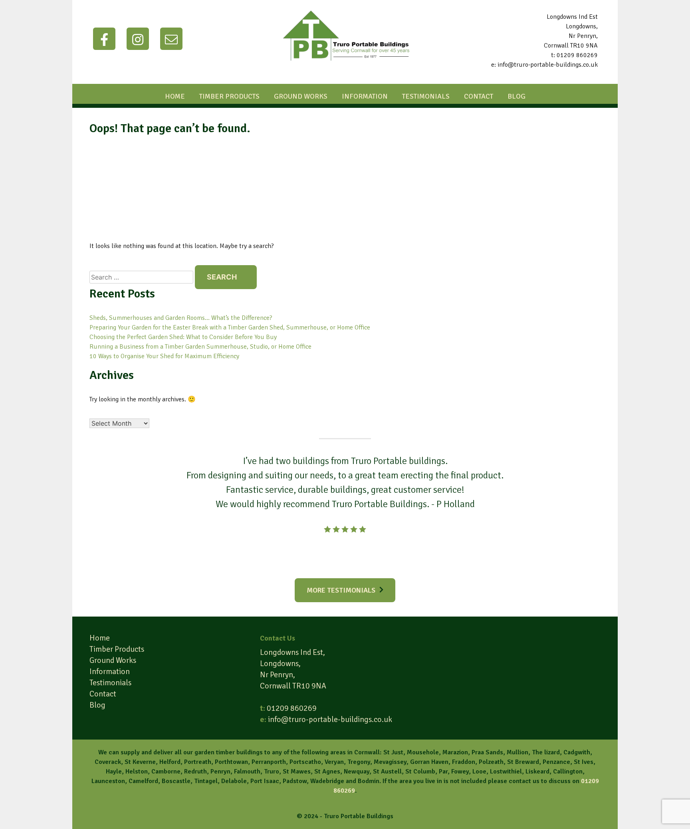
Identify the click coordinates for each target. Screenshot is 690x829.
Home (175, 96)
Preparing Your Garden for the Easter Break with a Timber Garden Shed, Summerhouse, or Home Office (229, 327)
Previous (170, 516)
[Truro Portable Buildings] (345, 69)
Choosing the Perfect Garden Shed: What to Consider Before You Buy (183, 337)
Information (365, 96)
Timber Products (229, 96)
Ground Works (300, 96)
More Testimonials (341, 590)
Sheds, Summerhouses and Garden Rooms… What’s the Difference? (180, 318)
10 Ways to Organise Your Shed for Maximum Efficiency (164, 356)
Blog (516, 96)
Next (520, 516)
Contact (478, 96)
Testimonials (426, 96)
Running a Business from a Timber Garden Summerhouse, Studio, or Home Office (200, 347)
